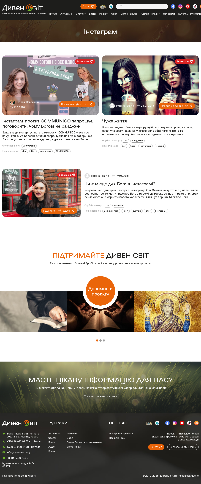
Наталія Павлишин (27, 102)
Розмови (119, 205)
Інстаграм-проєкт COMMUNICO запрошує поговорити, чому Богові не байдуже (47, 123)
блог (132, 146)
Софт (114, 13)
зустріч (137, 211)
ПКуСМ (53, 13)
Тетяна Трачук (125, 105)
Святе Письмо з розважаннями (84, 442)
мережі (160, 146)
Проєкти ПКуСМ (118, 438)
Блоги (92, 13)
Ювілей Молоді (149, 13)
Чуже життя (114, 120)
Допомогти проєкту (100, 291)
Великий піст (111, 211)
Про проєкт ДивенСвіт (122, 433)
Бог (33, 151)
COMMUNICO (62, 151)
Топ (125, 140)
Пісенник (72, 433)
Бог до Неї (137, 140)
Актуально (66, 13)
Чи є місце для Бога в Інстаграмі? (119, 183)
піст (125, 211)
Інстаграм (45, 151)
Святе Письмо (129, 13)
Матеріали (169, 13)
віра (24, 151)
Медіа (102, 13)
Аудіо (51, 446)
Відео (51, 451)
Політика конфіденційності (19, 475)
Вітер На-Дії (74, 446)
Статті (80, 13)
